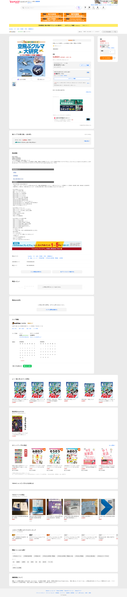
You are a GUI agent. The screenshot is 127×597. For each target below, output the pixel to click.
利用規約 (57, 592)
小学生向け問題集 (79, 556)
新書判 (18, 562)
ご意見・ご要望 (88, 592)
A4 (13, 562)
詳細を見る (88, 92)
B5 (39, 562)
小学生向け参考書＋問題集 (49, 556)
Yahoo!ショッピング (50, 590)
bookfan (11, 29)
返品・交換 (29, 328)
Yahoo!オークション (69, 590)
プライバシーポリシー (40, 592)
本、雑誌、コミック (32, 258)
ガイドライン (62, 592)
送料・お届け (21, 328)
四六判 (44, 562)
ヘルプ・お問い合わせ (79, 592)
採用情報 (72, 592)
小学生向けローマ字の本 (103, 556)
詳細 (88, 83)
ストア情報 (35, 328)
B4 (36, 562)
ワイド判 (50, 562)
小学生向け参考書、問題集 (52, 258)
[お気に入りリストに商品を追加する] (114, 58)
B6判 (32, 562)
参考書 (61, 258)
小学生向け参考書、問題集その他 (65, 556)
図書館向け (31, 29)
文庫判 (23, 562)
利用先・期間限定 (64, 75)
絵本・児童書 (20, 29)
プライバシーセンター (50, 592)
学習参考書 (41, 258)
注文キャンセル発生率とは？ (36, 337)
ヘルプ (116, 4)
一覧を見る (86, 141)
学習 (26, 29)
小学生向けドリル (17, 556)
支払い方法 (14, 328)
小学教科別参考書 (28, 556)
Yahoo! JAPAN (94, 4)
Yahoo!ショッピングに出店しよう (106, 4)
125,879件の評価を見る (24, 337)
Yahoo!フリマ (78, 590)
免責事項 (68, 592)
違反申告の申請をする (86, 125)
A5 (28, 562)
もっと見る (111, 445)
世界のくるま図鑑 (17, 567)
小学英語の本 (37, 556)
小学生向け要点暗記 (90, 556)
